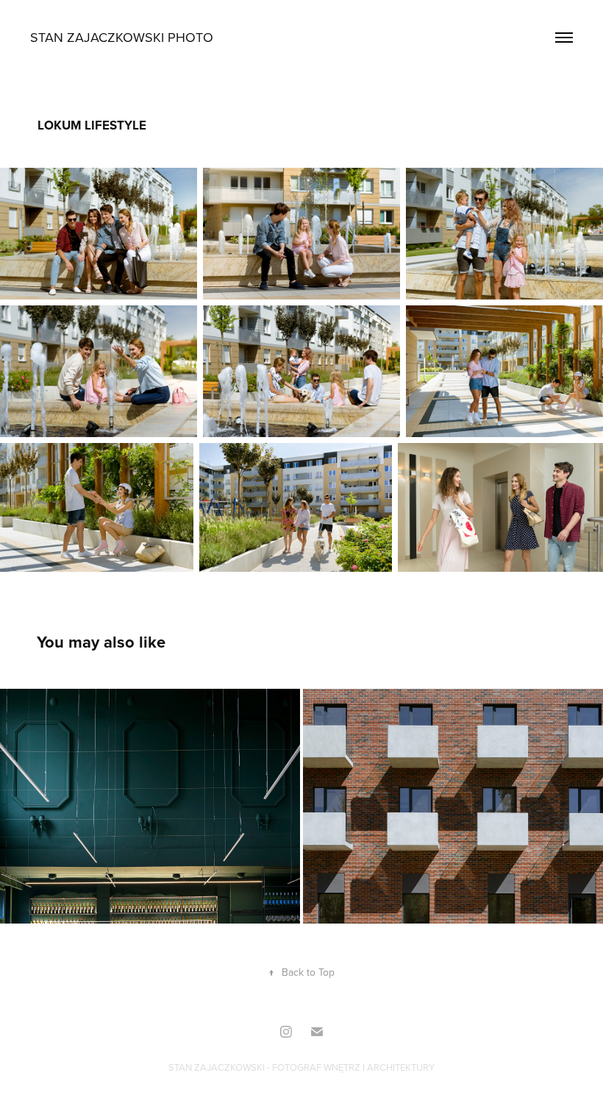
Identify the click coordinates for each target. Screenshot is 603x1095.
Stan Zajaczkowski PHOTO (121, 37)
